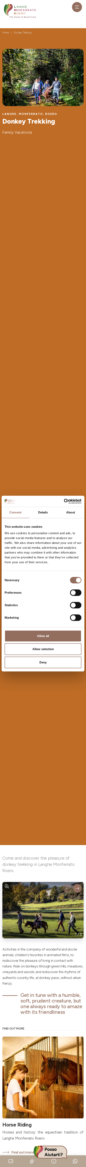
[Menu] (77, 7)
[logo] (20, 11)
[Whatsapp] (75, 1161)
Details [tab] (43, 512)
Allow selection (43, 649)
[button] (67, 888)
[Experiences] (10, 1161)
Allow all (43, 636)
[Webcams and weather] (32, 1161)
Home (5, 32)
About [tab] (70, 512)
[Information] (53, 1161)
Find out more (22, 1152)
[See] (6, 886)
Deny (43, 662)
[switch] (75, 592)
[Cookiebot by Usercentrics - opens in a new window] (63, 501)
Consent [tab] (15, 512)
